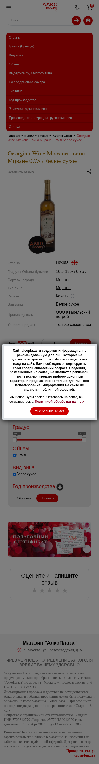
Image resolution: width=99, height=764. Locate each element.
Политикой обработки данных (60, 401)
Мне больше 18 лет (49, 411)
